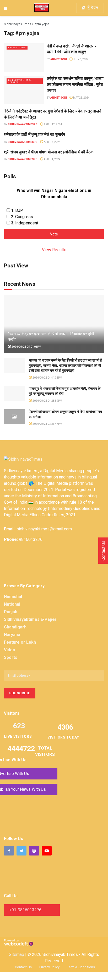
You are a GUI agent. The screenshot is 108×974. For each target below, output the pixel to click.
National (12, 604)
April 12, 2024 (52, 124)
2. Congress (22, 216)
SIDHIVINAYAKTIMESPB (22, 124)
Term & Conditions (81, 967)
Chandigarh (15, 627)
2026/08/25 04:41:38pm (47, 377)
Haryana (12, 634)
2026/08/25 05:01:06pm (26, 346)
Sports (10, 657)
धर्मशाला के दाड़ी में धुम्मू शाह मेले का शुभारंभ (34, 134)
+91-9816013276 (25, 909)
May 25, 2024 (81, 97)
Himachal (13, 596)
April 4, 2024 (52, 159)
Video (9, 649)
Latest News (17, 47)
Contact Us (23, 967)
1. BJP (17, 210)
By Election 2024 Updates (20, 81)
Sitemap (16, 954)
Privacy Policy (49, 967)
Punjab (10, 611)
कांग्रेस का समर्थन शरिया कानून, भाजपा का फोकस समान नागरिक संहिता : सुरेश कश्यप (75, 84)
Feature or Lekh (20, 642)
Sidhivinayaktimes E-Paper (30, 619)
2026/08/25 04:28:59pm (47, 400)
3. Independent (24, 222)
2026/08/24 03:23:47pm (47, 423)
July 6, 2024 (81, 59)
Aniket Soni (58, 59)
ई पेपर (92, 7)
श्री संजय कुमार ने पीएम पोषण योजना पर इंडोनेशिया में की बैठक (49, 151)
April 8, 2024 (52, 142)
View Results (54, 249)
